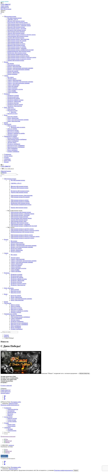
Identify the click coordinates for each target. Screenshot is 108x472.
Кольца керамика (12, 74)
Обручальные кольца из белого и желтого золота (21, 34)
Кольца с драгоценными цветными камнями (20, 68)
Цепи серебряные (12, 148)
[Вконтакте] (4, 396)
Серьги (6, 75)
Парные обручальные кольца (15, 60)
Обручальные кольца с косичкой (16, 28)
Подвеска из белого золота (15, 104)
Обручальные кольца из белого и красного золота (21, 57)
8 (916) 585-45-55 (5, 391)
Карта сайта (7, 160)
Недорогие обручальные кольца (16, 30)
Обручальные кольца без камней (16, 40)
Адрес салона (4, 1)
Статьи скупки (11, 420)
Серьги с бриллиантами (14, 80)
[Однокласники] (4, 397)
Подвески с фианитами (14, 101)
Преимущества (11, 412)
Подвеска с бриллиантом (14, 106)
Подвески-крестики (13, 97)
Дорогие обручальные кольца (15, 33)
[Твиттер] (4, 399)
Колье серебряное (12, 150)
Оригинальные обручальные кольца (17, 36)
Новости (9, 415)
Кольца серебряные (13, 138)
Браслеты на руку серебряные (16, 145)
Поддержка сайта (16, 402)
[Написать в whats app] (3, 3)
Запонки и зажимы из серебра (16, 133)
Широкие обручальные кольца (16, 45)
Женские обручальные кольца (16, 21)
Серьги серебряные (13, 141)
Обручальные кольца (10, 16)
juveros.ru (11, 445)
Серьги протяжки (12, 92)
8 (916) (9, 168)
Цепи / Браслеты (9, 107)
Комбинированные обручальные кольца (18, 51)
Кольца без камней (12, 71)
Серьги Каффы (11, 90)
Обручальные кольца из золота (16, 43)
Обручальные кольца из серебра (16, 46)
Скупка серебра (11, 421)
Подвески (7, 94)
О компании (7, 154)
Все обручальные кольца (14, 18)
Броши (6, 122)
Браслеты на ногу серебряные (16, 147)
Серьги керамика (12, 87)
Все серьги (10, 77)
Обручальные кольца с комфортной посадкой (20, 50)
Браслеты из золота (12, 130)
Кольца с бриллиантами (14, 66)
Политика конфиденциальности (10, 405)
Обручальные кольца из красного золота (19, 59)
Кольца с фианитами (13, 72)
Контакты (10, 414)
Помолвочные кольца (13, 65)
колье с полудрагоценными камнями (18, 119)
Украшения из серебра (10, 136)
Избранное (5, 7)
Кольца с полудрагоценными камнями (18, 69)
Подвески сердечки (13, 103)
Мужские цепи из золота (18, 127)
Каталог (6, 162)
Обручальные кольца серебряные (16, 139)
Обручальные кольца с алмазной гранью (19, 25)
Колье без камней (12, 116)
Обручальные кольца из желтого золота (18, 24)
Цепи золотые (11, 109)
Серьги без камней (12, 86)
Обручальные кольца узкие (15, 42)
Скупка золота (8, 156)
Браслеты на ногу (12, 113)
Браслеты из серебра (13, 131)
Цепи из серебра (12, 128)
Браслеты (13, 112)
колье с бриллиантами (13, 121)
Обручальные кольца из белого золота (18, 56)
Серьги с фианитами (13, 84)
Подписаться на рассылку (8, 436)
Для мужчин (7, 124)
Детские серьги (11, 78)
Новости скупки (12, 418)
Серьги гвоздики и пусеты (15, 89)
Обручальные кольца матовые (16, 31)
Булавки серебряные (13, 151)
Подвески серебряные (13, 144)
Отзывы (6, 157)
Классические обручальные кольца (17, 22)
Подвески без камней (13, 98)
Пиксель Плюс (13, 403)
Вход (2, 9)
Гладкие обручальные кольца (15, 37)
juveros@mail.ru (5, 393)
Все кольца (10, 63)
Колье (5, 115)
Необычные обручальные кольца (16, 53)
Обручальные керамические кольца (17, 54)
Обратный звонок (6, 171)
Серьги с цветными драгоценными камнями (20, 81)
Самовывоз (7, 159)
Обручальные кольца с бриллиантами (18, 39)
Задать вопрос (11, 426)
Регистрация (7, 9)
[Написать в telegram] (1, 3)
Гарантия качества (12, 409)
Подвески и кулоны (13, 95)
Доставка (10, 429)
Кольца (6, 62)
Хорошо (76, 470)
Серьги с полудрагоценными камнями (18, 83)
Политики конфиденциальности (63, 470)
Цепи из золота (11, 125)
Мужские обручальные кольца (16, 27)
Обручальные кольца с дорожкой (16, 48)
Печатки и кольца (12, 135)
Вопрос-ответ (11, 424)
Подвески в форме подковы (15, 100)
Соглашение (11, 411)
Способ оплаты (11, 430)
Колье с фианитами (13, 118)
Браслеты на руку (12, 110)
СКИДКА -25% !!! (12, 19)
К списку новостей (6, 385)
